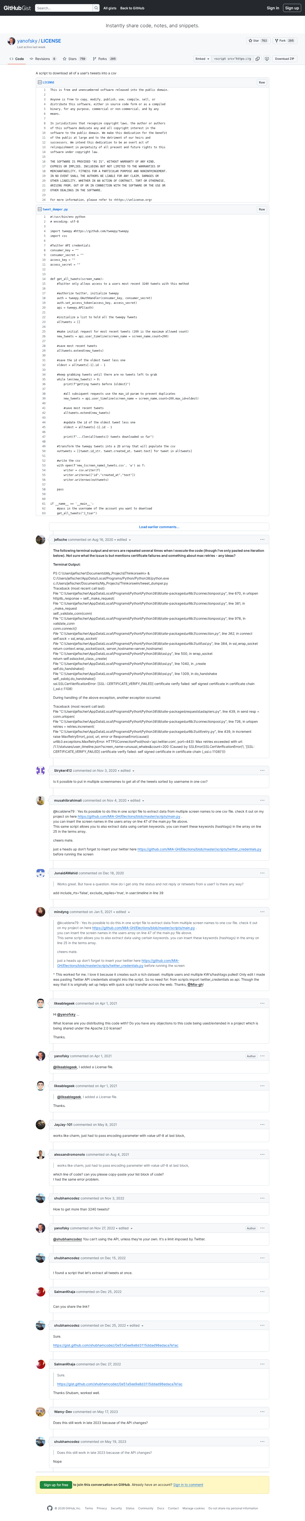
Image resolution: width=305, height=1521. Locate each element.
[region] (152, 145)
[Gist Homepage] (17, 8)
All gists (110, 8)
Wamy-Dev (63, 1412)
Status (130, 1508)
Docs (160, 1508)
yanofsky (27, 41)
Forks (107, 59)
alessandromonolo (69, 1154)
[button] (258, 58)
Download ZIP (284, 58)
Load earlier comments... (159, 527)
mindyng (61, 912)
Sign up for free (56, 1485)
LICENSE (51, 41)
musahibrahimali (68, 800)
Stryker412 (63, 770)
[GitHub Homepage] (50, 1508)
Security (116, 1508)
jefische (60, 539)
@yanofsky (66, 1014)
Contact (173, 1508)
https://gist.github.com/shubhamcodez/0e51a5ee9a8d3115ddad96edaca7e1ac (115, 1345)
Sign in (273, 7)
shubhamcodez (67, 1198)
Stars (76, 59)
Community (145, 1508)
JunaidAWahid (66, 873)
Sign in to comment (188, 1485)
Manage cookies (194, 1508)
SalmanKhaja (64, 1292)
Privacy (102, 1508)
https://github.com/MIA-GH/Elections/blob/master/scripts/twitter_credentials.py (199, 849)
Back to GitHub (132, 8)
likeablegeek (64, 1003)
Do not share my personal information (233, 1508)
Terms (89, 1508)
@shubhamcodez (67, 1239)
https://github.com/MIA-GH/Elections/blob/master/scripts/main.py (129, 816)
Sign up (292, 7)
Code (19, 59)
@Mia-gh (195, 984)
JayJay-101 (63, 1124)
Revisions (45, 59)
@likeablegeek (65, 1067)
